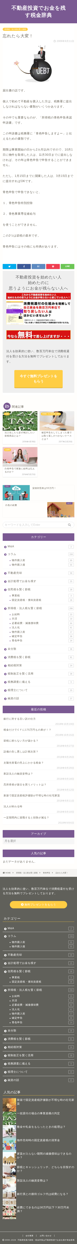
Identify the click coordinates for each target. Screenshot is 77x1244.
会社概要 (29, 1236)
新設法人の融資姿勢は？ (18, 773)
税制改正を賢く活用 (40, 673)
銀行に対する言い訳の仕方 (20, 719)
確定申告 (42, 636)
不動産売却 (40, 572)
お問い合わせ (46, 1236)
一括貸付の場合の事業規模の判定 (38, 1113)
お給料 (42, 614)
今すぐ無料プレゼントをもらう (38, 378)
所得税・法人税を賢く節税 (15, 29)
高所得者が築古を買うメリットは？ (25, 784)
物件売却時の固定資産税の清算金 (38, 1140)
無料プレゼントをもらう (40, 904)
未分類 (40, 648)
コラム (40, 554)
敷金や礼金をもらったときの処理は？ (41, 1126)
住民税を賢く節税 (40, 589)
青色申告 (42, 640)
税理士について (40, 690)
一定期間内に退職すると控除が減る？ (26, 817)
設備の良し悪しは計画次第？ (21, 751)
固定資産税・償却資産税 (42, 600)
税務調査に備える (40, 681)
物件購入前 (42, 560)
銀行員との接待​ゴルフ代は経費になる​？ (43, 1193)
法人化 (42, 627)
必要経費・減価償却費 (42, 623)
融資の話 (40, 698)
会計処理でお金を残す (40, 581)
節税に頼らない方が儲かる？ (21, 740)
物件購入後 (42, 564)
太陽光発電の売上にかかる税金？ (24, 762)
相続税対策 (40, 665)
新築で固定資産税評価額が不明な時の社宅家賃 (32, 795)
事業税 (42, 595)
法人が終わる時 (13, 806)
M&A (40, 546)
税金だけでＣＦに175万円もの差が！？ (27, 729)
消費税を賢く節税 (40, 657)
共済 (42, 618)
